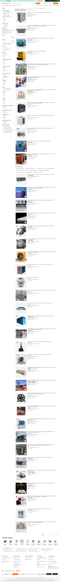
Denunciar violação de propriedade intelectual (41, 565)
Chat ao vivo (38, 559)
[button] (34, 3)
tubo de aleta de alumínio (28, 172)
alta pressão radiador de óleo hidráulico (44, 170)
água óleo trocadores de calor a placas (35, 548)
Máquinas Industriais (21, 8)
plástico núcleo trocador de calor (8, 548)
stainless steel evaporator (46, 550)
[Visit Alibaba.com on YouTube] (55, 567)
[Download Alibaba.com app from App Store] (48, 574)
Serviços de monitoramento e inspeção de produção (17, 565)
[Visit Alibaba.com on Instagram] (54, 567)
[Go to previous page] (40, 535)
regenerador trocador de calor (20, 168)
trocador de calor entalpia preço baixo (38, 172)
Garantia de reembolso (16, 559)
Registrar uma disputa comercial (41, 561)
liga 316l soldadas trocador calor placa (30, 168)
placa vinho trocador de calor (33, 549)
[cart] (47, 3)
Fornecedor (31, 16)
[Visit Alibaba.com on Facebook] (48, 567)
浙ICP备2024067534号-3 (52, 580)
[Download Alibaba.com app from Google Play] (55, 574)
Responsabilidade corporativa (6, 561)
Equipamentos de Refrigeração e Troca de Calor (31, 8)
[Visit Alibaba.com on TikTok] (57, 567)
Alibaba (16, 8)
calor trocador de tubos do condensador (35, 551)
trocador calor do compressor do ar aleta (21, 170)
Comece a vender (50, 559)
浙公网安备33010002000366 (44, 580)
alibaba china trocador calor (46, 548)
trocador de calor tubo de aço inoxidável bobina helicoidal (48, 549)
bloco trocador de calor (7, 550)
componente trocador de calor (21, 551)
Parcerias (49, 564)
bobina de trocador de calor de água (9, 551)
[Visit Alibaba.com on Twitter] (52, 567)
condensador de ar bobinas (20, 548)
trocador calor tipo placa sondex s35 (49, 168)
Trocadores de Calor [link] (42, 8)
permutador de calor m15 (40, 168)
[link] (59, 573)
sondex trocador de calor (33, 550)
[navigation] (8, 271)
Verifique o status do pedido (52, 561)
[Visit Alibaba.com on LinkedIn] (50, 567)
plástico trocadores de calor (19, 172)
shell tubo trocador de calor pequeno (22, 549)
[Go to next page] (55, 535)
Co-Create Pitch (4, 559)
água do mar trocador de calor (21, 550)
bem (12, 37)
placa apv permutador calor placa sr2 (33, 170)
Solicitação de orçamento (28, 559)
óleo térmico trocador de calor (8, 549)
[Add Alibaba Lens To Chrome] (15, 574)
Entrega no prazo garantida (17, 561)
